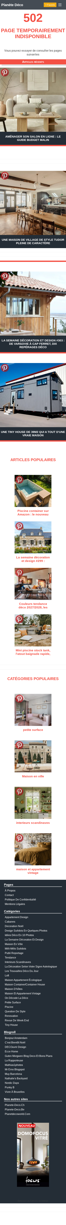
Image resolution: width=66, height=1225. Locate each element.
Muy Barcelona (13, 1074)
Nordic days (12, 1083)
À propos (10, 890)
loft (7, 975)
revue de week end (17, 1020)
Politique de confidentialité (20, 899)
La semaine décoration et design (24, 939)
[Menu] (60, 5)
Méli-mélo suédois (15, 948)
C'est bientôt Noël (15, 1042)
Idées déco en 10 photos (19, 935)
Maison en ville (14, 944)
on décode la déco (16, 998)
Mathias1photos (14, 1065)
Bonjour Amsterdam (16, 1038)
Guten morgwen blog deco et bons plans (28, 1056)
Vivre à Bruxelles (15, 1092)
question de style (15, 1011)
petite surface (13, 1002)
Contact (9, 895)
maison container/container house (25, 984)
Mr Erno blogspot (15, 1069)
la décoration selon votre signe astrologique (31, 966)
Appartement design (16, 917)
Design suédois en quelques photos (26, 930)
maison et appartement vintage (23, 993)
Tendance (10, 957)
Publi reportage (14, 953)
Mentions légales (15, 904)
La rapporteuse (14, 1060)
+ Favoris (50, 5)
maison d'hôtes (13, 989)
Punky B (9, 1087)
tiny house (11, 1025)
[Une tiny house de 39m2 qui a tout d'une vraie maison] (33, 395)
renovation (11, 1016)
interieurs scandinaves (18, 962)
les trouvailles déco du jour (21, 971)
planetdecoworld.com (17, 1114)
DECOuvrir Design (15, 1047)
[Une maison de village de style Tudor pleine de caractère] (33, 203)
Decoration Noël (14, 926)
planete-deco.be (14, 1109)
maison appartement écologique (23, 980)
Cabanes (10, 921)
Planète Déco (12, 5)
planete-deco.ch (15, 1105)
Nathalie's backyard (16, 1078)
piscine (9, 1007)
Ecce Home (11, 1051)
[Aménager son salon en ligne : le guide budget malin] (33, 100)
